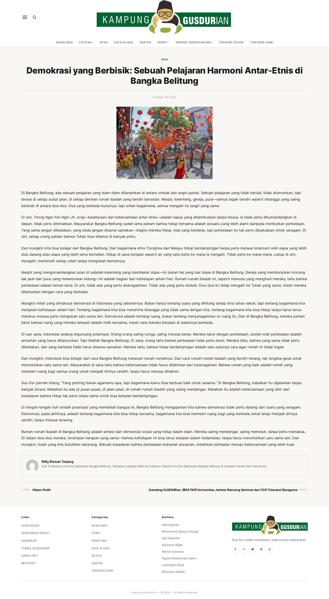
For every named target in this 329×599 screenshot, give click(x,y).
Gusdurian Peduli (35, 533)
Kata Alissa (123, 42)
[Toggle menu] (24, 17)
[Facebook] (235, 549)
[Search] (34, 17)
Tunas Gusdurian (35, 548)
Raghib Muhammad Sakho (179, 558)
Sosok (97, 555)
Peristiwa (99, 540)
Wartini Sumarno (173, 551)
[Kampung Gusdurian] (164, 17)
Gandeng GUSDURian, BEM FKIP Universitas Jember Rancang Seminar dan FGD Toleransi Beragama (223, 490)
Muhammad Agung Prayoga (180, 531)
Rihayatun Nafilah (173, 571)
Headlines (64, 42)
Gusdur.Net (30, 525)
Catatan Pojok (231, 42)
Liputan (85, 42)
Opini (104, 42)
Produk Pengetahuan (193, 42)
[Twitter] (261, 549)
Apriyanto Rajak (172, 545)
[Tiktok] (269, 549)
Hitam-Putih (41, 490)
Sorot (163, 42)
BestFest (28, 563)
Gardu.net (29, 555)
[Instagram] (244, 549)
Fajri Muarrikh (171, 538)
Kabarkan (29, 540)
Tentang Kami (261, 42)
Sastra (145, 42)
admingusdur (170, 524)
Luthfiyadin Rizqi (173, 565)
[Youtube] (252, 549)
